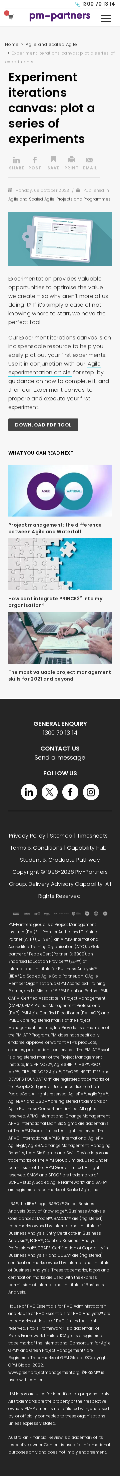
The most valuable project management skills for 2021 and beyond (59, 675)
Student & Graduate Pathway (60, 860)
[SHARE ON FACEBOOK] (35, 164)
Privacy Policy (27, 836)
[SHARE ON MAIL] (90, 164)
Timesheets (92, 836)
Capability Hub (87, 848)
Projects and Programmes (83, 199)
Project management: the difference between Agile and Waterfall (55, 528)
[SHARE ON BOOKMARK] (53, 164)
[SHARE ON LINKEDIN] (16, 164)
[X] (50, 792)
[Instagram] (91, 792)
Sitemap (61, 836)
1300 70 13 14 (98, 3)
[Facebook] (70, 792)
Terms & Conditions (36, 848)
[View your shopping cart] (12, 16)
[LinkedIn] (29, 792)
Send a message (60, 757)
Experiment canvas (59, 390)
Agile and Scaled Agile (31, 199)
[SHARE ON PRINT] (71, 164)
